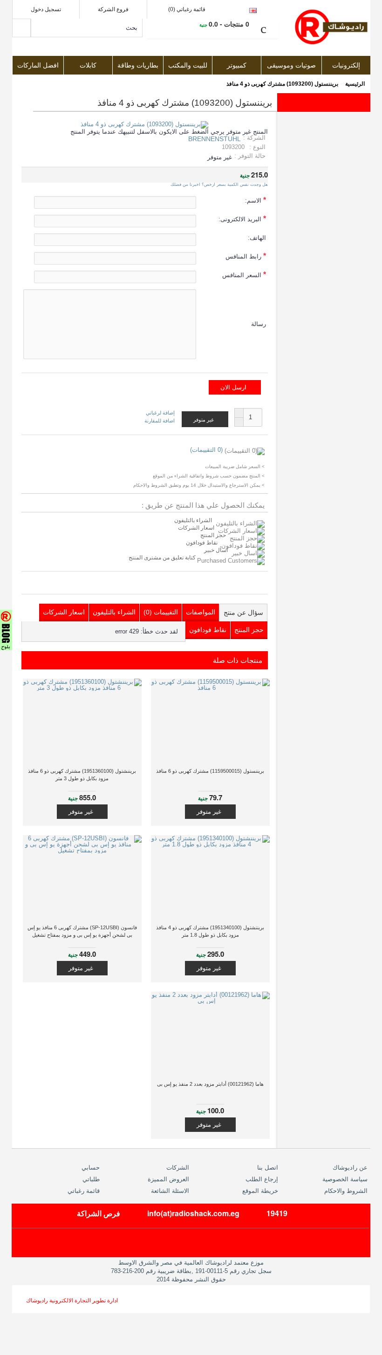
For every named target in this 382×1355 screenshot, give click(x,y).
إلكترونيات (346, 65)
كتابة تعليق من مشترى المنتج (163, 557)
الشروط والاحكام (346, 1190)
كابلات (88, 65)
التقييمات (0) (160, 612)
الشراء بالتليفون (193, 520)
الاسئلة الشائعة (170, 1190)
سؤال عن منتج (243, 612)
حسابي (91, 1167)
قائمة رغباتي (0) (186, 9)
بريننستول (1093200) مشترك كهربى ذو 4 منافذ (282, 84)
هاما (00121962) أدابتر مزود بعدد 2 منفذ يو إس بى (210, 1084)
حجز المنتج (213, 535)
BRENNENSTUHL (214, 139)
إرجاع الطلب (262, 1179)
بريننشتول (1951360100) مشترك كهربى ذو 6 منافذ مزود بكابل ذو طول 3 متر (82, 774)
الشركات (177, 1167)
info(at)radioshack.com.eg (193, 1213)
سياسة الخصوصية (345, 1179)
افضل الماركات (38, 65)
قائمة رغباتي (84, 1190)
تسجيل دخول (46, 9)
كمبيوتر (236, 65)
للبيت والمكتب (187, 65)
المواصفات (200, 612)
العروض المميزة (168, 1179)
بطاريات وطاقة (137, 65)
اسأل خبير (216, 550)
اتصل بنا (267, 1167)
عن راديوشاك (350, 1167)
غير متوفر (209, 811)
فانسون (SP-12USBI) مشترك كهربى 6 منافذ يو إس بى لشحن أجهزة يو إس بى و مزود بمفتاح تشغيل (82, 931)
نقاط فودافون (202, 542)
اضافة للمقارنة (159, 420)
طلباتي (91, 1179)
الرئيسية (355, 84)
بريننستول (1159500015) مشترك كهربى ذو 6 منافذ (210, 771)
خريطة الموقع (260, 1190)
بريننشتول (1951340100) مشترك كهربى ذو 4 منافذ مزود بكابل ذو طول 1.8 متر (210, 931)
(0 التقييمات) (206, 449)
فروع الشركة (113, 9)
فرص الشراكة (98, 1213)
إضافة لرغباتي (160, 412)
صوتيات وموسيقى (291, 65)
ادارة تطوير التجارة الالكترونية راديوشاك (72, 1300)
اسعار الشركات (196, 527)
